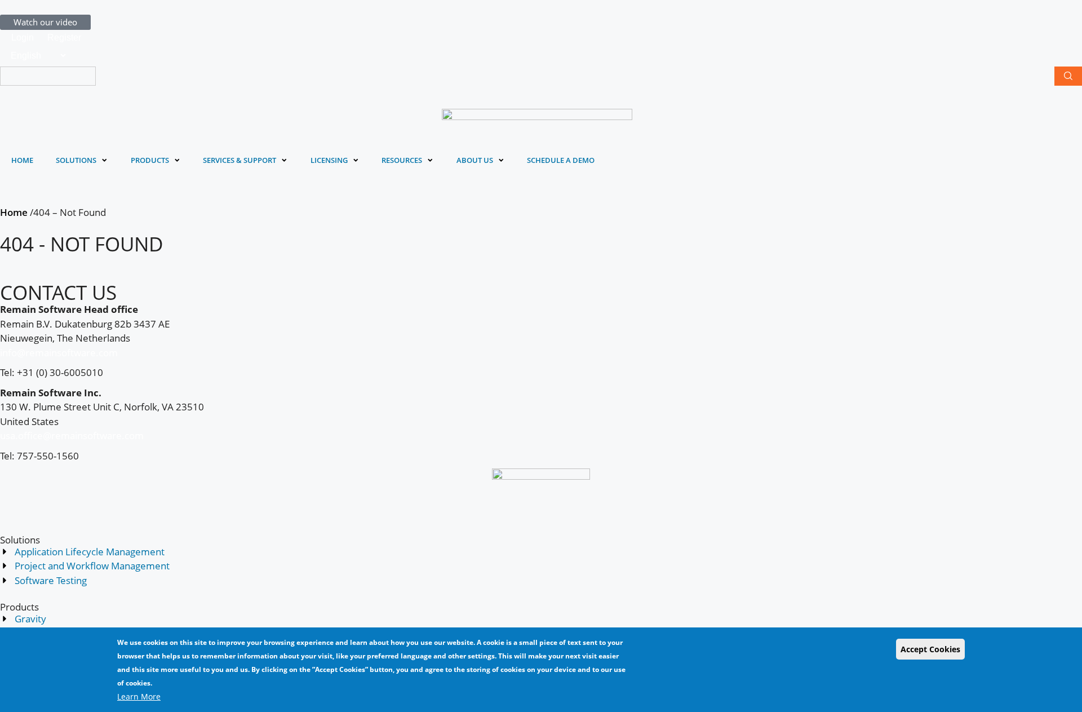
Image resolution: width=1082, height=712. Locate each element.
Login (22, 37)
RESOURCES (402, 160)
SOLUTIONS (76, 160)
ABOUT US (474, 160)
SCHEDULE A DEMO (561, 160)
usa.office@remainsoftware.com (72, 435)
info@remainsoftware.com (59, 352)
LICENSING (329, 160)
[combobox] (48, 76)
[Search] (1068, 76)
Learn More (139, 696)
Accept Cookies (930, 649)
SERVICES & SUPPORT (239, 160)
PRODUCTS (150, 160)
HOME (22, 160)
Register (64, 37)
